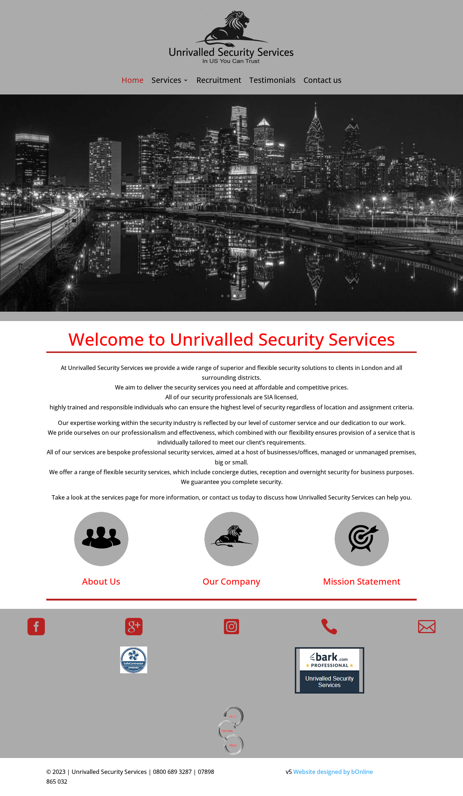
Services (166, 81)
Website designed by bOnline (333, 772)
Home (133, 81)
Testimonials (272, 81)
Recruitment (218, 81)
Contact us (322, 81)
